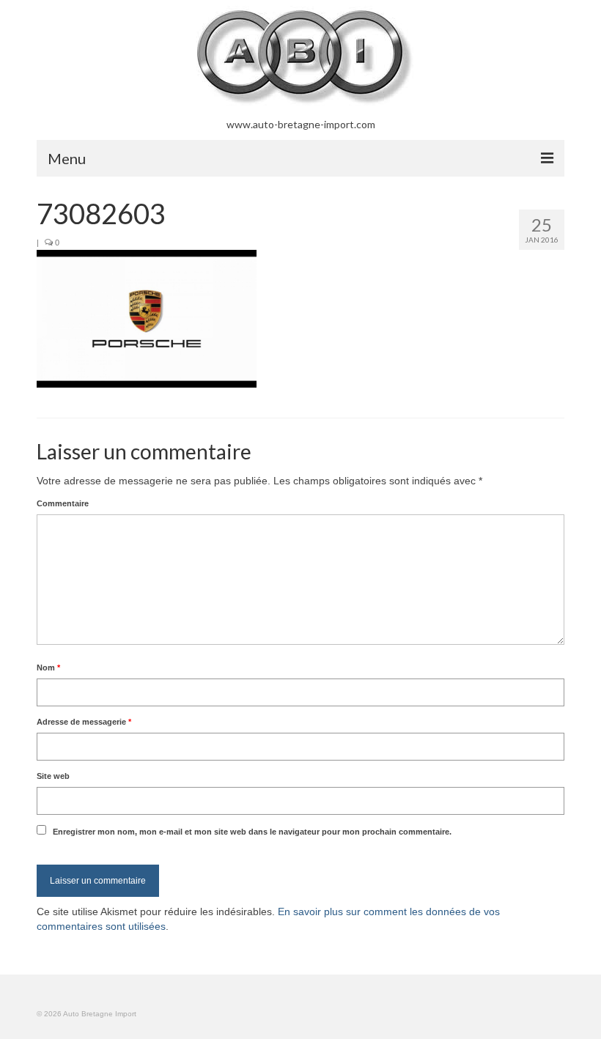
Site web (53, 776)
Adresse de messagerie (84, 721)
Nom (48, 667)
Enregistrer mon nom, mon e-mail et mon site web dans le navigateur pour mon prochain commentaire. (252, 831)
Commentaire (63, 503)
